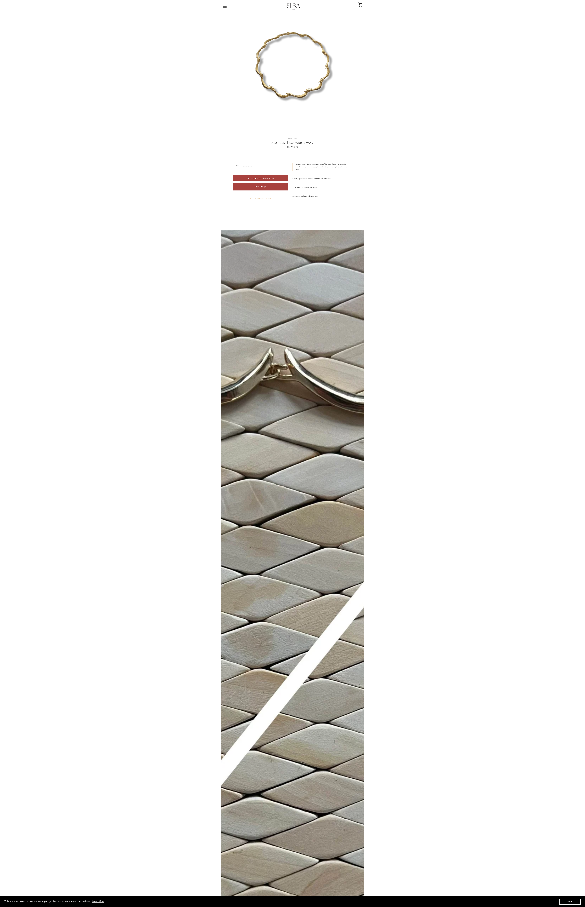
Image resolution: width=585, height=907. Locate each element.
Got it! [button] (570, 901)
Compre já (260, 187)
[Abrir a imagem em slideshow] (292, 74)
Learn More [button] (98, 901)
